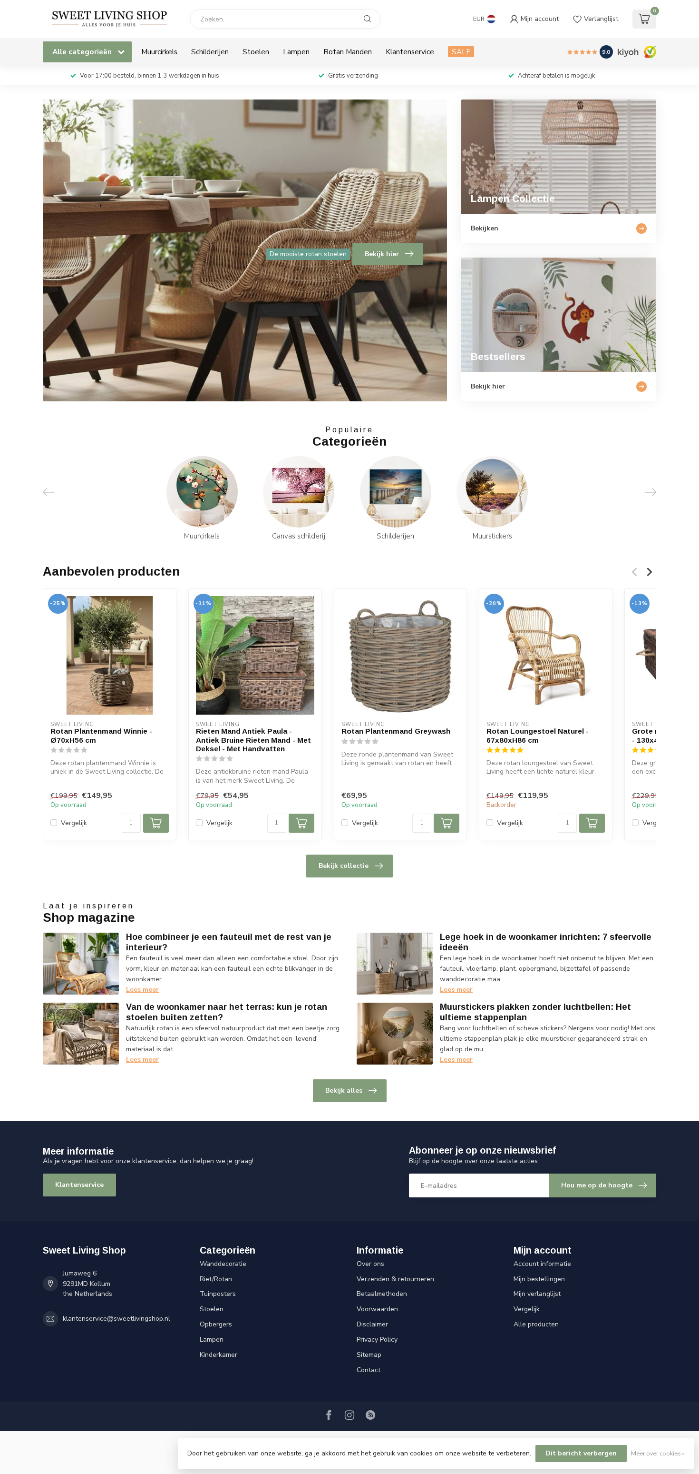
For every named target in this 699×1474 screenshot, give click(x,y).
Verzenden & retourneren (395, 1279)
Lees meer (142, 989)
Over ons (370, 1263)
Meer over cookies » (658, 1453)
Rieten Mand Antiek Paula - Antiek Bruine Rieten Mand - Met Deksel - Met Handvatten (253, 740)
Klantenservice (410, 52)
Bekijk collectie (344, 865)
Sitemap (369, 1354)
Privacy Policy (377, 1339)
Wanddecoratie (223, 1263)
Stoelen (256, 52)
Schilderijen (210, 52)
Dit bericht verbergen (581, 1453)
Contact (368, 1369)
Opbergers (216, 1324)
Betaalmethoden (382, 1293)
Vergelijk (74, 823)
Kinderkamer (218, 1354)
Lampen (296, 52)
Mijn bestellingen (539, 1279)
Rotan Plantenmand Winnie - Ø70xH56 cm (101, 735)
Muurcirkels (159, 52)
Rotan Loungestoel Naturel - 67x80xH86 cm (537, 735)
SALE (461, 52)
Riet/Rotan (216, 1279)
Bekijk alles (343, 1090)
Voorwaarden (377, 1309)
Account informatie (542, 1263)
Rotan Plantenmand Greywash (395, 731)
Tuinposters (218, 1293)
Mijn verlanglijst (537, 1293)
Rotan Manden (347, 52)
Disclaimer (372, 1324)
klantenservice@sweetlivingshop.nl (116, 1318)
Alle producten (536, 1324)
